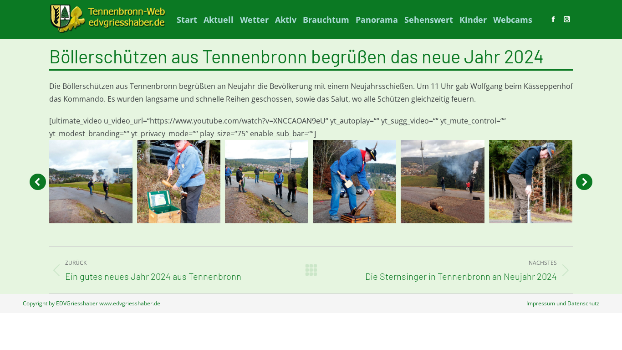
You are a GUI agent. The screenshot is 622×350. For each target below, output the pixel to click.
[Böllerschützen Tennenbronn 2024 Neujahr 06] (530, 181)
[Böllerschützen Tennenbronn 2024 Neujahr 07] (266, 181)
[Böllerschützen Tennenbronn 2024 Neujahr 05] (354, 181)
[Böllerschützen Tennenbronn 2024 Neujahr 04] (178, 181)
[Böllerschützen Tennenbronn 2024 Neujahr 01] (442, 181)
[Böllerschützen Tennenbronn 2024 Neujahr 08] (91, 181)
